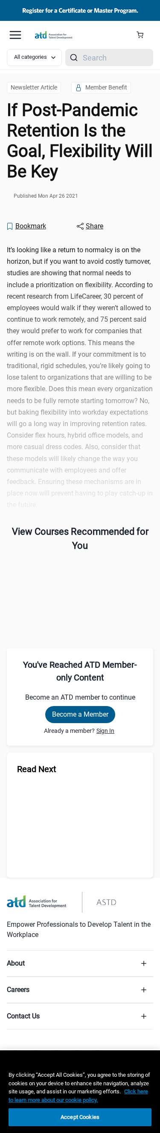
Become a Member (80, 714)
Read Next (36, 769)
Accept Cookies (80, 1117)
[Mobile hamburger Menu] (15, 35)
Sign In (105, 730)
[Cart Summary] (143, 34)
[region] (80, 1091)
